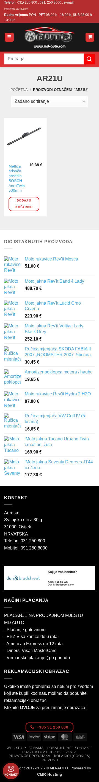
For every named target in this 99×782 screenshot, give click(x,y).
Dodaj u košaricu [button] (23, 204)
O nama (37, 748)
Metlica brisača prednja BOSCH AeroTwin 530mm (17, 178)
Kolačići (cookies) (72, 756)
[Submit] (89, 59)
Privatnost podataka (29, 756)
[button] (9, 37)
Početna (19, 90)
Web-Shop (16, 748)
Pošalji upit (59, 748)
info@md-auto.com (16, 8)
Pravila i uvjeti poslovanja (49, 752)
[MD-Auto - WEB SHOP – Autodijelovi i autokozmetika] (49, 37)
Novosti (50, 760)
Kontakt (83, 748)
